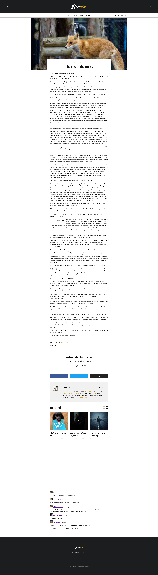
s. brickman (64, 342)
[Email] (99, 376)
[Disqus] (79, 465)
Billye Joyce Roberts (54, 438)
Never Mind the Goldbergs (71, 393)
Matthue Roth (72, 62)
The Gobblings (89, 391)
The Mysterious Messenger (97, 434)
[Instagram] (7, 6)
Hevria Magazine (78, 15)
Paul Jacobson (93, 438)
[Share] (59, 376)
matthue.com (83, 397)
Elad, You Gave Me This (58, 434)
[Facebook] (5, 6)
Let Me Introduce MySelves (78, 434)
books (94, 393)
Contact (89, 15)
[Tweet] (79, 376)
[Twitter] (83, 552)
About (68, 15)
